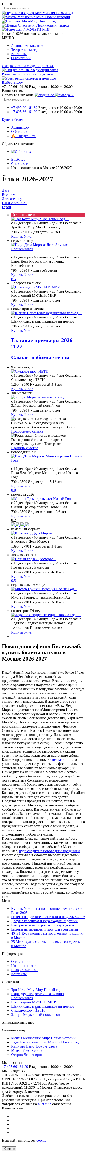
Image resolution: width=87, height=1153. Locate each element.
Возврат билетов (24, 970)
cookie (41, 1140)
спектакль (58, 760)
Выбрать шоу (12, 82)
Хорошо (9, 1148)
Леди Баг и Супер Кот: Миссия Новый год (45, 1042)
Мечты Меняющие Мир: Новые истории (43, 1038)
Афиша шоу (20, 127)
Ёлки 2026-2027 (14, 203)
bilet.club (44, 1104)
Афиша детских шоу (27, 45)
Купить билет (12, 120)
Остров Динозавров (27, 1055)
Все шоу (8, 194)
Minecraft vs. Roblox (26, 1050)
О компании (21, 58)
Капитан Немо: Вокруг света (34, 1046)
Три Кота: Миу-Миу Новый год (36, 990)
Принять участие (24, 448)
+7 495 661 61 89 (24, 108)
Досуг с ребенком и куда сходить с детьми (44, 921)
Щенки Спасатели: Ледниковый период (42, 1006)
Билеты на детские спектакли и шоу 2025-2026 (48, 917)
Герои (6, 207)
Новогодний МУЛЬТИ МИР (33, 1002)
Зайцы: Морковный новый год (35, 1015)
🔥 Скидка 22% (23, 136)
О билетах (19, 131)
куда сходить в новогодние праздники (49, 851)
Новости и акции (25, 966)
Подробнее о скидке (27, 431)
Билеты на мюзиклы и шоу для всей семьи (44, 929)
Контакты (19, 54)
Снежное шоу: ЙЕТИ (28, 1010)
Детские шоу (12, 199)
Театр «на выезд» (25, 50)
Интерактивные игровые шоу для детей (42, 925)
